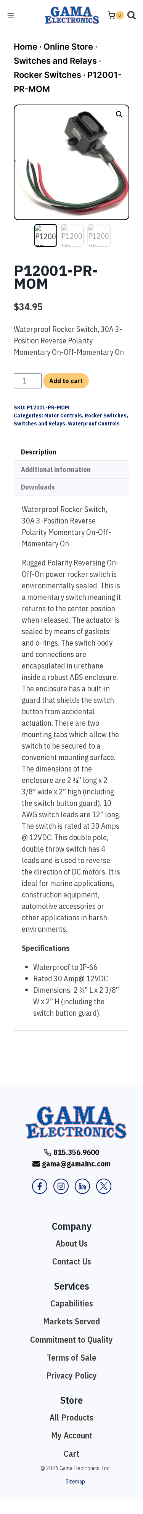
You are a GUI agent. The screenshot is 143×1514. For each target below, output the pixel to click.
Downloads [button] (38, 487)
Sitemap (75, 1481)
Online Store (68, 47)
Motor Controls (63, 415)
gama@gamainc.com (76, 1163)
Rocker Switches (47, 75)
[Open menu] (11, 15)
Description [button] (38, 452)
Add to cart (66, 381)
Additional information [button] (56, 469)
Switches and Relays (55, 61)
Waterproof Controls (94, 423)
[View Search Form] (131, 15)
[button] (119, 114)
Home (25, 47)
